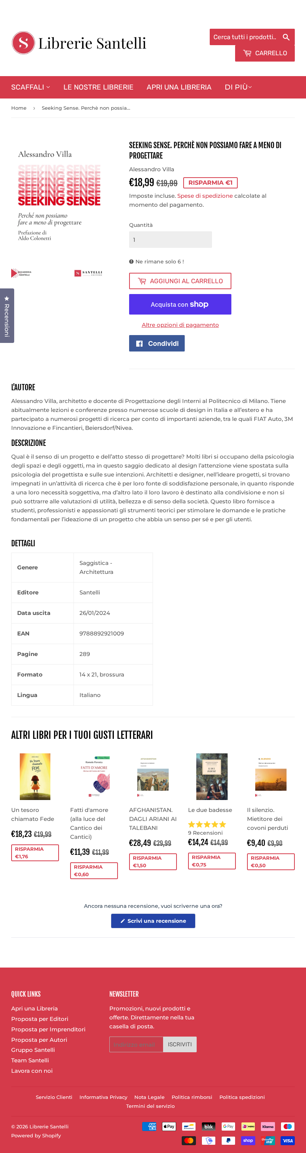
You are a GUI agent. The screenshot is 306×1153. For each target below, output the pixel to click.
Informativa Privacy (103, 1097)
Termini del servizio (150, 1106)
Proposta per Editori (39, 1018)
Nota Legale (149, 1097)
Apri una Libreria (179, 87)
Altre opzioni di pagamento (180, 324)
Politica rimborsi (192, 1097)
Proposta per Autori (39, 1039)
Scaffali (28, 87)
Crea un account (273, 19)
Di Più (236, 87)
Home (18, 108)
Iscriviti (180, 1044)
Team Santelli (30, 1060)
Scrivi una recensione (161, 922)
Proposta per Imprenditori (48, 1029)
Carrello (270, 53)
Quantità (141, 225)
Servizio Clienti (54, 1097)
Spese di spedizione (205, 195)
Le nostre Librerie (98, 87)
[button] (212, 828)
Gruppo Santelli (33, 1049)
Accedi (234, 19)
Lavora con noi (32, 1070)
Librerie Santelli (49, 1126)
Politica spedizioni (242, 1097)
